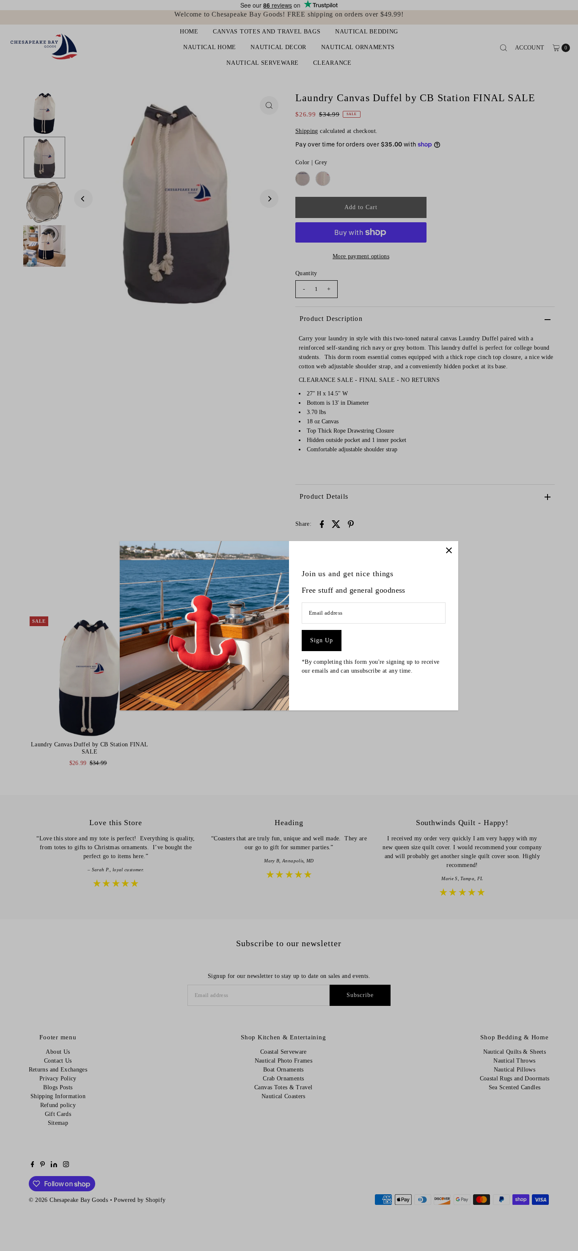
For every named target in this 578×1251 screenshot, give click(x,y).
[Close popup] (448, 550)
